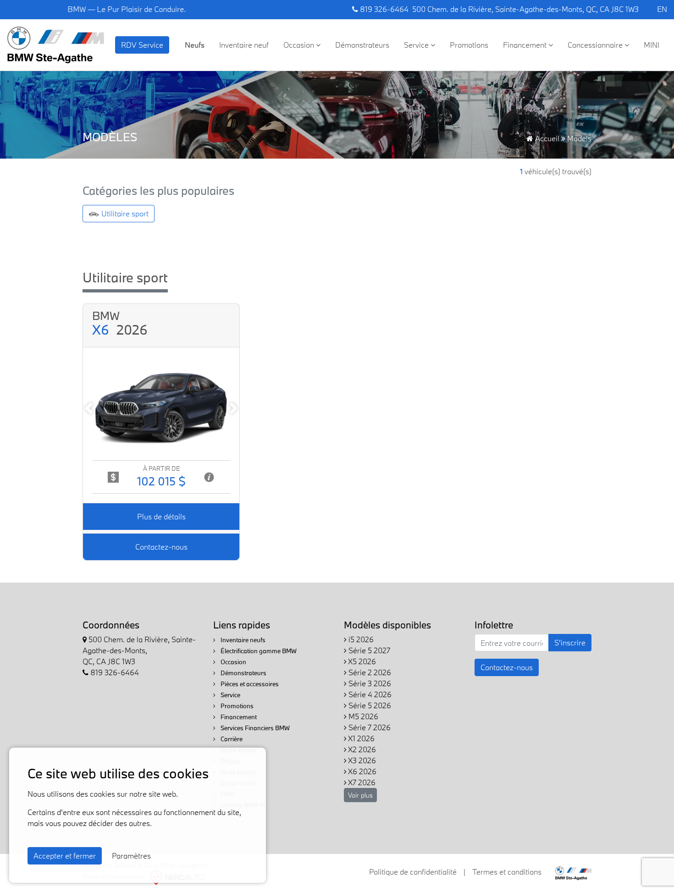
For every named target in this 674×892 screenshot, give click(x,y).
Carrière (231, 739)
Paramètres (131, 855)
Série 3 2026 (369, 683)
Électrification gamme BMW (258, 651)
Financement (525, 45)
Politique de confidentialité (413, 871)
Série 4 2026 (369, 694)
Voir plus (360, 795)
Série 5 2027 (368, 650)
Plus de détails (161, 516)
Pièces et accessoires (249, 684)
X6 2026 (361, 771)
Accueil (546, 138)
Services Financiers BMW (254, 728)
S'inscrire (570, 642)
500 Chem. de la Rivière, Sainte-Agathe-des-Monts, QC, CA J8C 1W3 (525, 9)
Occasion (299, 45)
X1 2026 (361, 738)
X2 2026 (361, 749)
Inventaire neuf (244, 45)
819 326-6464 (383, 9)
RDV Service (142, 45)
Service (417, 45)
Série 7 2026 (369, 727)
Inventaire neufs (242, 640)
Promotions (469, 45)
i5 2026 (360, 639)
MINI (651, 45)
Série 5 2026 (369, 705)
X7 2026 (361, 782)
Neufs (194, 45)
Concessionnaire (596, 45)
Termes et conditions (506, 871)
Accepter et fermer (64, 855)
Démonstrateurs (362, 45)
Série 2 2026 (369, 672)
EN (662, 9)
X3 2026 (361, 760)
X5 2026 (361, 661)
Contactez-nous (161, 546)
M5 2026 (362, 716)
